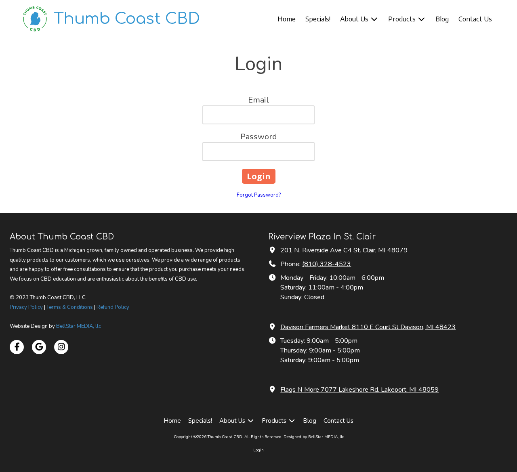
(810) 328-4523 (326, 264)
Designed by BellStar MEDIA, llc (314, 437)
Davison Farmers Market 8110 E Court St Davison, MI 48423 (368, 327)
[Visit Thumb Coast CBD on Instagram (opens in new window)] (61, 347)
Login (258, 450)
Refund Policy (113, 307)
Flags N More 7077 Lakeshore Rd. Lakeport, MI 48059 (359, 389)
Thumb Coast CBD (127, 18)
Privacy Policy (26, 307)
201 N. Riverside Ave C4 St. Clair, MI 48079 (344, 250)
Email (258, 99)
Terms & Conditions (69, 307)
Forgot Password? (259, 195)
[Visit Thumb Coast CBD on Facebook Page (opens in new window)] (17, 347)
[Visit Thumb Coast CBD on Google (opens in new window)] (39, 347)
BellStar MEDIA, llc (78, 326)
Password (258, 136)
